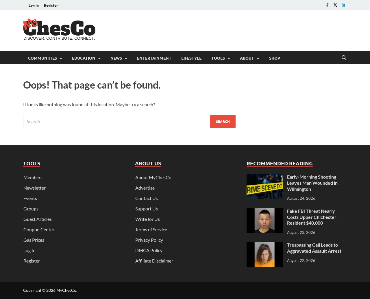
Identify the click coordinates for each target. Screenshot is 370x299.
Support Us (146, 208)
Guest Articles (37, 219)
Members (32, 177)
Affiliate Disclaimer (154, 260)
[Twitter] (335, 5)
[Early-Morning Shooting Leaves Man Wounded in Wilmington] (265, 177)
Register (51, 5)
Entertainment (154, 57)
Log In (34, 5)
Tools (218, 57)
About (247, 57)
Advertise (145, 187)
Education (83, 57)
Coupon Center (38, 229)
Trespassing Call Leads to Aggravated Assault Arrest (314, 248)
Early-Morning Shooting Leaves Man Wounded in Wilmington (312, 183)
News (116, 57)
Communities (42, 57)
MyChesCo (66, 290)
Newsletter (34, 187)
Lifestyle (191, 57)
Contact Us (146, 198)
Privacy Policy (149, 240)
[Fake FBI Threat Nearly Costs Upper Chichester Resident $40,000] (265, 211)
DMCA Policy (148, 250)
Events (30, 198)
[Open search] (344, 58)
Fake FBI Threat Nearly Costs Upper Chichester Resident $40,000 (311, 217)
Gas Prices (33, 240)
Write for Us (147, 219)
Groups (30, 208)
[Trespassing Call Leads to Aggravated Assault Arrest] (265, 245)
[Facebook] (327, 5)
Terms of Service (151, 229)
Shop (274, 57)
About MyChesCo (153, 177)
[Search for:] (129, 121)
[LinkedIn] (343, 5)
